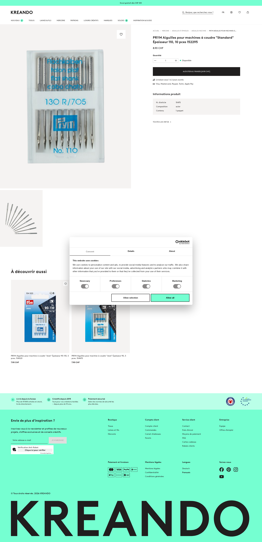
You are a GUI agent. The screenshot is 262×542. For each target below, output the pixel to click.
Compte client (151, 426)
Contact (186, 426)
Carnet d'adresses (153, 434)
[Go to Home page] (22, 12)
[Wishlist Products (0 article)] (239, 12)
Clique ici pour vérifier (35, 450)
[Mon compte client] (231, 12)
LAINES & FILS (45, 20)
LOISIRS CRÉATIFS (91, 20)
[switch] (116, 286)
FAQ (184, 438)
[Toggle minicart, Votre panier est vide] (248, 12)
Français (186, 472)
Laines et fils (113, 430)
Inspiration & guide (142, 20)
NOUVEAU (15, 20)
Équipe (222, 426)
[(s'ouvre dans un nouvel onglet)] (230, 401)
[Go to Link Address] (131, 2)
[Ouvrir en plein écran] (65, 106)
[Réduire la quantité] (155, 60)
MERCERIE (61, 20)
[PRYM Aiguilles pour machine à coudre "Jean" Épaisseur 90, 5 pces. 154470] (101, 316)
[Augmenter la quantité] (176, 60)
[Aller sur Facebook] (221, 469)
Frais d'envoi (187, 430)
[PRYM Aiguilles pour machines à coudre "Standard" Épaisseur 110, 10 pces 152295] (21, 218)
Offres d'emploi (226, 430)
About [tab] (172, 251)
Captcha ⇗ (46, 453)
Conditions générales (154, 476)
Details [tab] (131, 251)
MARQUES (108, 20)
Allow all (170, 298)
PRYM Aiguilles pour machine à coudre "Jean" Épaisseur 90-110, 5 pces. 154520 (40, 357)
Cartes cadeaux (189, 442)
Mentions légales (152, 468)
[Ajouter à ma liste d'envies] (121, 34)
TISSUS (31, 20)
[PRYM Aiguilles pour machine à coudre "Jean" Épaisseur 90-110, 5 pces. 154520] (40, 316)
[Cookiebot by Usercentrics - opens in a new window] (177, 242)
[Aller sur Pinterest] (228, 469)
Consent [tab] (90, 251)
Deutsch (186, 468)
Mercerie (112, 434)
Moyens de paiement (191, 434)
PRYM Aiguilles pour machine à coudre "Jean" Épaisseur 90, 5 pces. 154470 (99, 357)
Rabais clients (188, 446)
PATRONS (74, 20)
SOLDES (121, 20)
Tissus (110, 426)
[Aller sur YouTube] (221, 476)
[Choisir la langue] (223, 12)
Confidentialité (152, 472)
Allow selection (130, 298)
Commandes (150, 430)
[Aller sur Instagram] (236, 469)
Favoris (148, 438)
